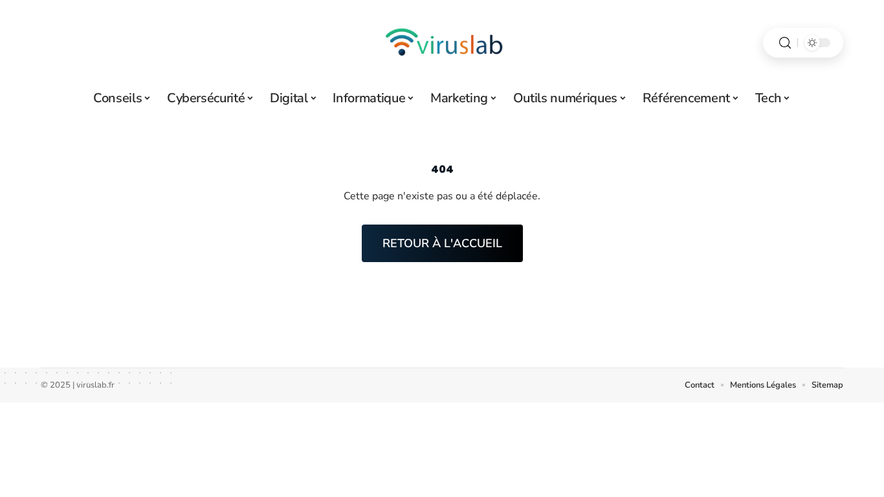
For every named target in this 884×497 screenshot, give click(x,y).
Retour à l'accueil (442, 243)
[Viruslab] (442, 43)
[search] (785, 43)
